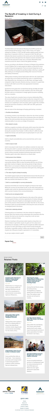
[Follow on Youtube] (45, 2)
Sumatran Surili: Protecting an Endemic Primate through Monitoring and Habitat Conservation (13, 279)
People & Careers (24, 408)
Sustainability (24, 404)
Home (24, 401)
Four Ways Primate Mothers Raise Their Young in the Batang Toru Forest (35, 319)
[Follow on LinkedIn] (42, 2)
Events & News (24, 406)
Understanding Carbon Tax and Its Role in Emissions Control (13, 351)
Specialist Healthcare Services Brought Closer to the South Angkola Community (34, 355)
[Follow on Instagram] (40, 2)
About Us (24, 402)
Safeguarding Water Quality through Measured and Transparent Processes (12, 316)
